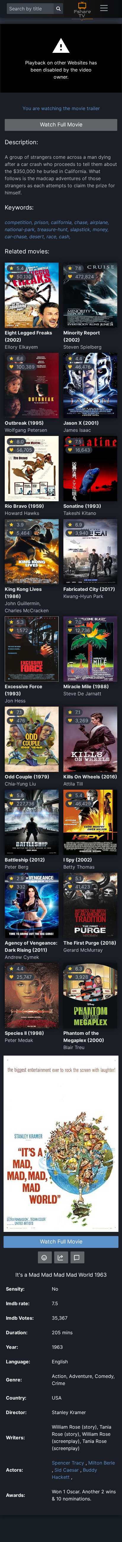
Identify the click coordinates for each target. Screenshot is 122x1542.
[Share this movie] (61, 1257)
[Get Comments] (77, 1257)
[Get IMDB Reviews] (45, 1257)
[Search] (58, 8)
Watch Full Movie (61, 1241)
